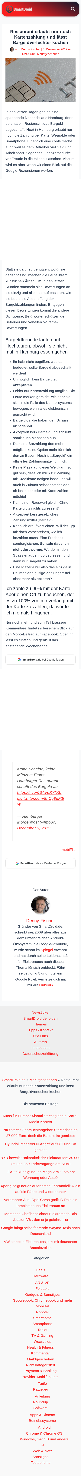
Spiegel (47, 950)
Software (40, 1408)
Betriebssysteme (42, 1421)
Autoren (40, 1042)
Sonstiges (40, 1457)
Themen (40, 1024)
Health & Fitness (40, 1347)
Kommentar (40, 1353)
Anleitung (42, 1396)
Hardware (40, 1276)
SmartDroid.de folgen (40, 1018)
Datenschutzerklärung (40, 1054)
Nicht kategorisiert (40, 1365)
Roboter (42, 1312)
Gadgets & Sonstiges (42, 1295)
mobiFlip (69, 850)
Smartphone (42, 1324)
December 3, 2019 (33, 828)
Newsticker (41, 1012)
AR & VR (42, 1283)
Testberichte (40, 1463)
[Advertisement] (40, 219)
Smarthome (42, 1318)
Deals (40, 1270)
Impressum (40, 1048)
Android (44, 1427)
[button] (73, 9)
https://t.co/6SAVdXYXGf (39, 792)
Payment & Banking (40, 1371)
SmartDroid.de (14, 1080)
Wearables (42, 1342)
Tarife (42, 1384)
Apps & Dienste (42, 1415)
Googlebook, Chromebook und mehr (42, 1300)
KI (42, 1445)
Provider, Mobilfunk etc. (40, 1377)
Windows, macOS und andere (44, 1439)
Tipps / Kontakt (40, 1030)
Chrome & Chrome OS (44, 1433)
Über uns (40, 1036)
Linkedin (46, 985)
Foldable (42, 1289)
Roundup (40, 1402)
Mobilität (42, 1306)
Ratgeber (40, 1389)
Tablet (42, 1330)
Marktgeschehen (48, 54)
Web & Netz (42, 1451)
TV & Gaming (42, 1336)
